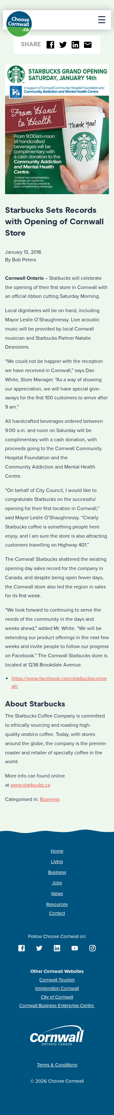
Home (57, 851)
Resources (57, 904)
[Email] (88, 45)
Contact (57, 913)
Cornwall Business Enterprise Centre (57, 1005)
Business (50, 799)
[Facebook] (50, 45)
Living (57, 861)
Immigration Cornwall (57, 988)
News (57, 893)
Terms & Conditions (57, 1065)
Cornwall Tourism (57, 980)
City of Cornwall (57, 997)
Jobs (57, 883)
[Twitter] (63, 45)
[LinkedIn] (75, 45)
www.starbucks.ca (30, 785)
